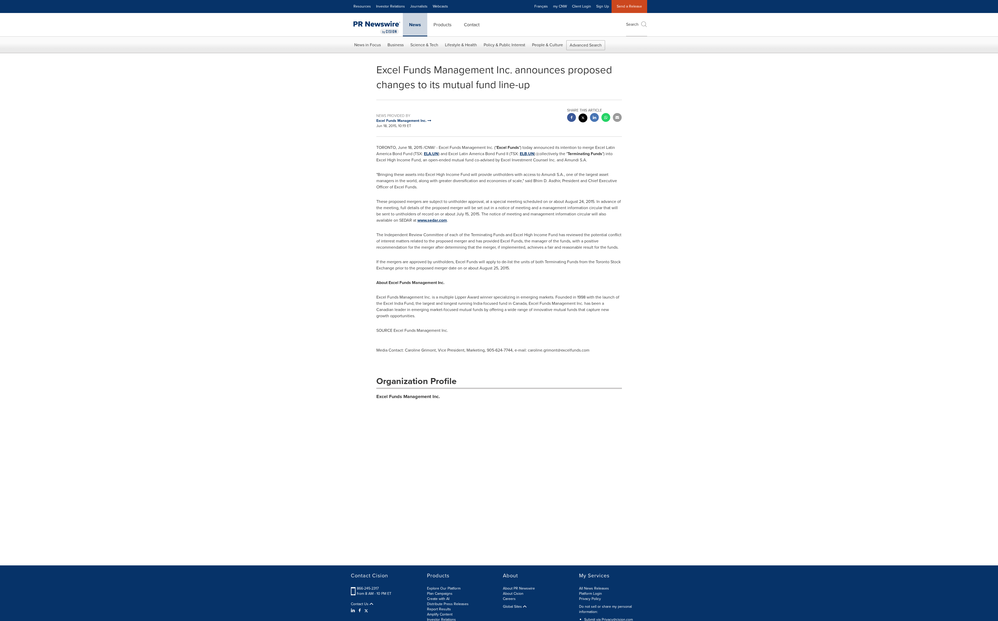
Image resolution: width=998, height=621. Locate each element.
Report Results (439, 609)
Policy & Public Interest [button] (504, 45)
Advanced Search (586, 45)
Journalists (419, 6)
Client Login (581, 6)
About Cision (513, 593)
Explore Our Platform (444, 588)
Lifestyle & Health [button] (461, 45)
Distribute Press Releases (448, 604)
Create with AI (438, 599)
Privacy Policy (590, 599)
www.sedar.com (432, 220)
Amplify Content (439, 614)
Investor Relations (390, 6)
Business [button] (396, 45)
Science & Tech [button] (424, 45)
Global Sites (513, 606)
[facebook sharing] (571, 118)
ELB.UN (527, 154)
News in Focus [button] (367, 45)
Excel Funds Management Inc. (408, 396)
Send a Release (629, 6)
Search (632, 24)
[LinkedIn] (353, 610)
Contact (472, 24)
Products (442, 24)
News (415, 24)
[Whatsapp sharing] (605, 118)
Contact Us (360, 604)
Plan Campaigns (439, 593)
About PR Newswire (519, 588)
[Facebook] (359, 610)
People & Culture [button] (547, 45)
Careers (509, 599)
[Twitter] (366, 610)
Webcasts (440, 6)
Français (541, 6)
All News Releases (594, 588)
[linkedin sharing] (594, 118)
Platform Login (590, 593)
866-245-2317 (368, 588)
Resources (362, 6)
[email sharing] (617, 118)
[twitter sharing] (583, 119)
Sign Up (602, 6)
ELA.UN (431, 154)
